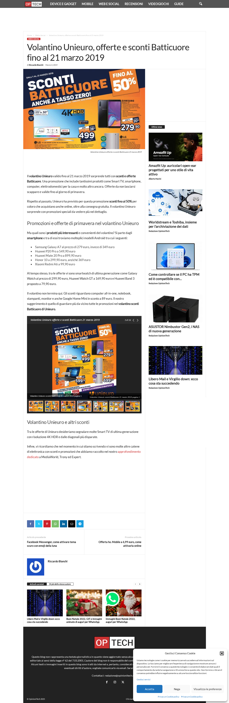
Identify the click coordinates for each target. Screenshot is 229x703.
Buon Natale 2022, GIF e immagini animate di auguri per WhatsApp (84, 620)
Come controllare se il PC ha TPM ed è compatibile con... (174, 276)
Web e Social (109, 4)
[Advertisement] (114, 19)
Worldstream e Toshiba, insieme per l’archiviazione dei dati (173, 224)
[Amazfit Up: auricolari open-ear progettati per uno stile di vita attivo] (175, 147)
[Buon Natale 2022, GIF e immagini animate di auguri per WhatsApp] (84, 603)
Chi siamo (130, 699)
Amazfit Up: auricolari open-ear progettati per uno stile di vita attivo (172, 169)
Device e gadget (63, 4)
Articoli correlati (37, 584)
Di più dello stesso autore (60, 584)
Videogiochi (158, 4)
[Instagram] (115, 682)
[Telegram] (80, 523)
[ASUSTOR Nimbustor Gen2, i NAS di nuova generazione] (175, 308)
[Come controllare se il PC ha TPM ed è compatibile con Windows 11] (175, 255)
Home (29, 35)
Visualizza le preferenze (208, 689)
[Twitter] (38, 523)
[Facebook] (30, 523)
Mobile (87, 4)
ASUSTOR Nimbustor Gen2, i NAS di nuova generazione (174, 329)
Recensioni (134, 4)
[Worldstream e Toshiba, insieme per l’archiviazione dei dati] (175, 203)
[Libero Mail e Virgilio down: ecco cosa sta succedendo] (45, 603)
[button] (222, 653)
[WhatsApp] (55, 523)
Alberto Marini (155, 179)
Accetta (149, 689)
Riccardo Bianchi (36, 65)
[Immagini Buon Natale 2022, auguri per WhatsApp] (124, 603)
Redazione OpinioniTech (159, 231)
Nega (177, 689)
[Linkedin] (63, 523)
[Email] (71, 523)
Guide (179, 4)
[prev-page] (135, 584)
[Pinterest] (47, 523)
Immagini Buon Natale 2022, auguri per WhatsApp (120, 620)
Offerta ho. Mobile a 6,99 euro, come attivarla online (120, 543)
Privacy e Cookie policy (168, 696)
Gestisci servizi (143, 679)
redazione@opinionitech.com (121, 675)
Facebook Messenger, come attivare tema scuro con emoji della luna (51, 543)
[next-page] (140, 584)
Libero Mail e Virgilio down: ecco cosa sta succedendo (43, 620)
